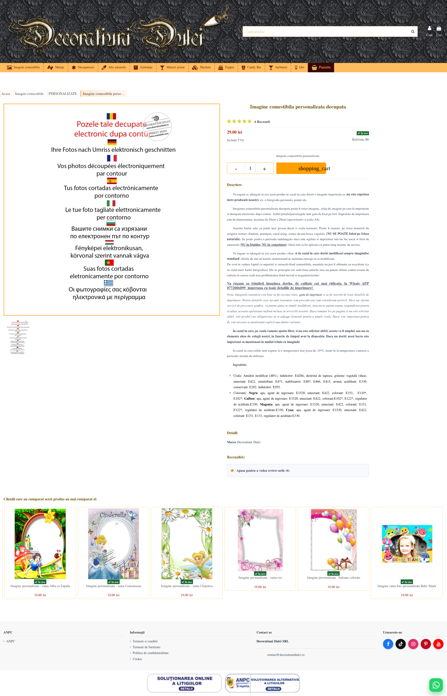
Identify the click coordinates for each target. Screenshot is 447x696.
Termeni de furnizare (146, 647)
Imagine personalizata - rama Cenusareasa (113, 586)
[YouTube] (438, 644)
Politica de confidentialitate (151, 653)
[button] (299, 67)
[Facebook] (388, 644)
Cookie (137, 659)
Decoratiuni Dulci (249, 442)
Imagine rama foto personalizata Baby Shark (407, 586)
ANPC (10, 641)
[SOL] (184, 683)
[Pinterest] (426, 644)
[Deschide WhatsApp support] (436, 685)
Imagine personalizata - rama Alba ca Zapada (40, 586)
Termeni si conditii (145, 641)
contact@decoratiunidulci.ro (286, 654)
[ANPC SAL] (262, 683)
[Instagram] (413, 644)
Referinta (358, 139)
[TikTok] (401, 644)
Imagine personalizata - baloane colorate (333, 577)
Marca (231, 442)
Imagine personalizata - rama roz (260, 577)
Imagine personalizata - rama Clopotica (187, 586)
